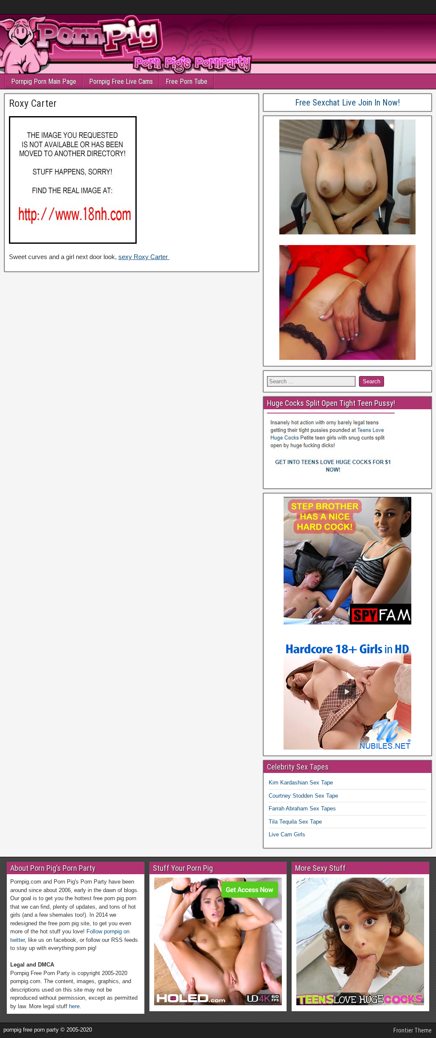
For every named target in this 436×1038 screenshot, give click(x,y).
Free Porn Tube (186, 81)
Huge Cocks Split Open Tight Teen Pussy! (331, 403)
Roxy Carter (33, 103)
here (74, 1006)
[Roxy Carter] (73, 241)
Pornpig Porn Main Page (43, 81)
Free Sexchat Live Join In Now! (347, 102)
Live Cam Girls (287, 834)
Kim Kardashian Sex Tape (301, 782)
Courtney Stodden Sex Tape (303, 796)
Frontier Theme (412, 1030)
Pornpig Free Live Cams (121, 81)
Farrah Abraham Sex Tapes (302, 808)
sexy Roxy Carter (143, 256)
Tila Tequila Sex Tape (295, 821)
